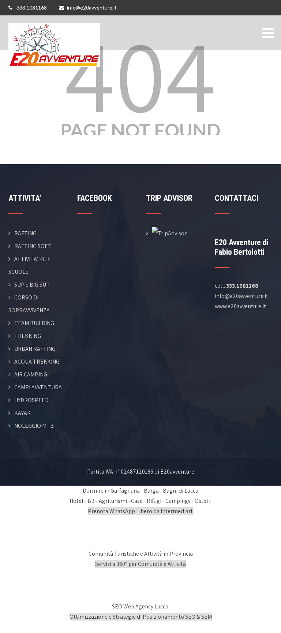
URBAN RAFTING (35, 349)
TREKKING (27, 336)
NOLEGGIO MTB (34, 426)
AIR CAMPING (30, 374)
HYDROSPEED (31, 400)
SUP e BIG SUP (32, 284)
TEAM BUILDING (34, 323)
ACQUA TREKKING (37, 361)
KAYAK (22, 413)
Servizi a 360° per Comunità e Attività (140, 564)
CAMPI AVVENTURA (38, 387)
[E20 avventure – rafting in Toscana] (54, 20)
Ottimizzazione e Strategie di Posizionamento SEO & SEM (141, 617)
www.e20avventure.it (240, 306)
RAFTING (25, 233)
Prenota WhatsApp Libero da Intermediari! (141, 511)
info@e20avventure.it (92, 7)
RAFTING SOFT (32, 246)
